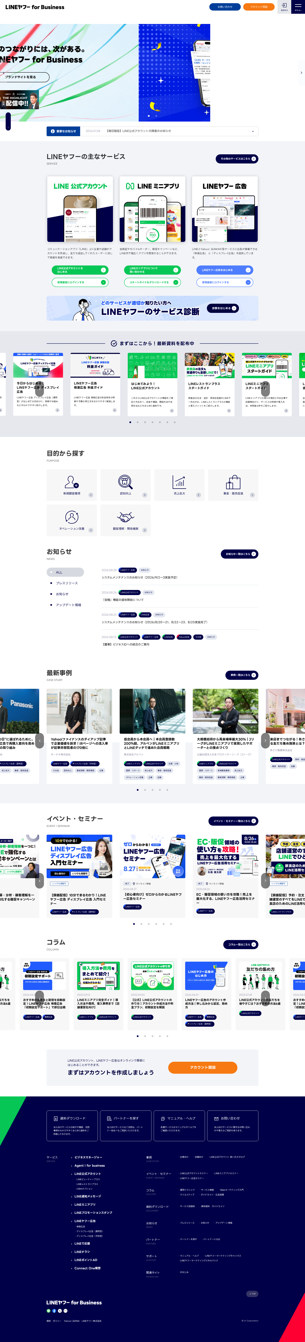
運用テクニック (187, 1190)
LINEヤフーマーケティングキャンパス (223, 1255)
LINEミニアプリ (85, 1204)
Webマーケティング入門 (232, 1190)
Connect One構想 (87, 1268)
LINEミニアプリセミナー (226, 1173)
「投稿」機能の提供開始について (123, 600)
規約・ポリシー (54, 1321)
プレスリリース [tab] (67, 583)
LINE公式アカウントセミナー (194, 1173)
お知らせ (205, 1223)
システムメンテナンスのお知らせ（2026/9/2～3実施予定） (140, 577)
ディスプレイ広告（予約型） (90, 1236)
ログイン (284, 10)
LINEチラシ (82, 1252)
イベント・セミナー (158, 1175)
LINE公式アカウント (87, 1174)
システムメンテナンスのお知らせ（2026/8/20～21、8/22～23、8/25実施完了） (155, 622)
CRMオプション (84, 1189)
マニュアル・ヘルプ (189, 1255)
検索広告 (81, 1226)
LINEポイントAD (85, 1260)
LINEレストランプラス (87, 1184)
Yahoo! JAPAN (71, 1321)
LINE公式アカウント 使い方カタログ (227, 1157)
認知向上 (125, 493)
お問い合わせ (225, 7)
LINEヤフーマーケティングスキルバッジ (199, 1260)
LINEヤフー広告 (85, 1221)
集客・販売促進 (233, 493)
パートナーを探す (188, 1239)
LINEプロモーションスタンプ (93, 1213)
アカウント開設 (259, 7)
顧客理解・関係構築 (125, 529)
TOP (254, 1293)
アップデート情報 (224, 1223)
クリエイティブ (187, 1194)
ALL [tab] (59, 572)
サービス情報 (207, 1190)
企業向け (184, 1157)
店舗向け (199, 1157)
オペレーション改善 (71, 529)
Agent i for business (89, 1165)
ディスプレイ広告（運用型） (90, 1231)
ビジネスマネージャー (88, 1157)
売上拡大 (179, 493)
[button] (301, 73)
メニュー (298, 10)
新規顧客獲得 (71, 493)
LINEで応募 (82, 1243)
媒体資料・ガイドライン (213, 1206)
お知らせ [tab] (62, 594)
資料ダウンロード (157, 1208)
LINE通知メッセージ (87, 1196)
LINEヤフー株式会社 (91, 1321)
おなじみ (184, 1272)
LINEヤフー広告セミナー (192, 1178)
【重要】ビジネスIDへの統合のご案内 (125, 644)
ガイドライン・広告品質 (212, 1194)
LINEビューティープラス (88, 1179)
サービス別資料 (187, 1206)
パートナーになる (211, 1239)
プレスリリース (187, 1223)
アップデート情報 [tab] (68, 605)
